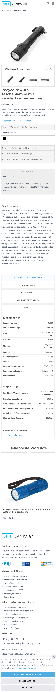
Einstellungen (28, 681)
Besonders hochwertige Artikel (15, 576)
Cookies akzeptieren (28, 674)
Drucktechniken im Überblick (15, 580)
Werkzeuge (6, 10)
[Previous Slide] (47, 68)
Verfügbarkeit (28, 293)
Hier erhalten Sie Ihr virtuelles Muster (18, 611)
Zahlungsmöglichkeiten (13, 621)
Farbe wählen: (9, 133)
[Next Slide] (50, 68)
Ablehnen (28, 687)
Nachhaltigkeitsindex (28, 300)
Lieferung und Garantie (12, 614)
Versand (28, 308)
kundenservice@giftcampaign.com (21, 643)
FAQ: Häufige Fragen (11, 628)
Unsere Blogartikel (10, 597)
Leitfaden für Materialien (13, 587)
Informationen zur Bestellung (15, 607)
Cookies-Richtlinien (28, 668)
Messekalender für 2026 (13, 590)
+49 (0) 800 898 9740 (13, 639)
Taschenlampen (19, 10)
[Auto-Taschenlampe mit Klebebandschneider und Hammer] (28, 38)
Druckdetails (28, 285)
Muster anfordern (10, 625)
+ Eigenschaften (24, 121)
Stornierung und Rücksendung (15, 618)
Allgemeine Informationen (28, 278)
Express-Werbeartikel (12, 583)
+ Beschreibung (8, 121)
